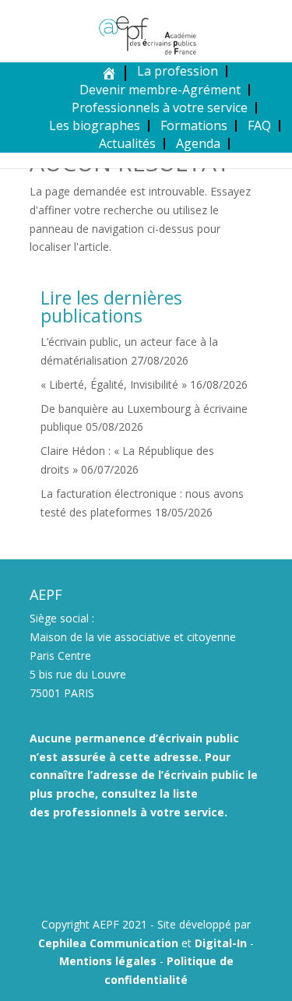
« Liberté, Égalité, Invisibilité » (113, 384)
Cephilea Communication (108, 943)
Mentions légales (108, 960)
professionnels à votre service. (140, 812)
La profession (177, 70)
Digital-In (221, 943)
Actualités (127, 143)
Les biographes (94, 125)
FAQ (259, 125)
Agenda (198, 143)
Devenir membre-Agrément (160, 89)
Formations (193, 125)
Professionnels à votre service (160, 107)
